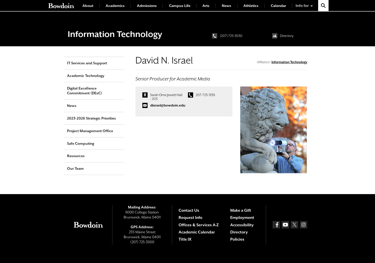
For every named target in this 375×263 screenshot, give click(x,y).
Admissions (147, 6)
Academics (115, 6)
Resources (76, 156)
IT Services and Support (87, 63)
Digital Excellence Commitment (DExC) (84, 90)
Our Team (75, 168)
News (226, 6)
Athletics (250, 6)
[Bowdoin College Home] (61, 5)
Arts (205, 6)
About (87, 6)
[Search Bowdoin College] (323, 5)
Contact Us (189, 210)
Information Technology (115, 34)
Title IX (185, 239)
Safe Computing (80, 143)
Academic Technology (85, 76)
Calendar (278, 6)
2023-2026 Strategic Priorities (91, 118)
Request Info (190, 217)
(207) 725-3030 (231, 36)
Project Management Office (90, 131)
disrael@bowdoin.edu (167, 105)
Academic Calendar (197, 232)
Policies (237, 239)
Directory (287, 36)
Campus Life (179, 6)
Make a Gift (240, 210)
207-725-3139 (205, 95)
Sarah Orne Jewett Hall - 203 (166, 97)
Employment (242, 217)
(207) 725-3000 (142, 242)
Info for (302, 5)
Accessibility (242, 225)
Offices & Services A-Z (199, 225)
